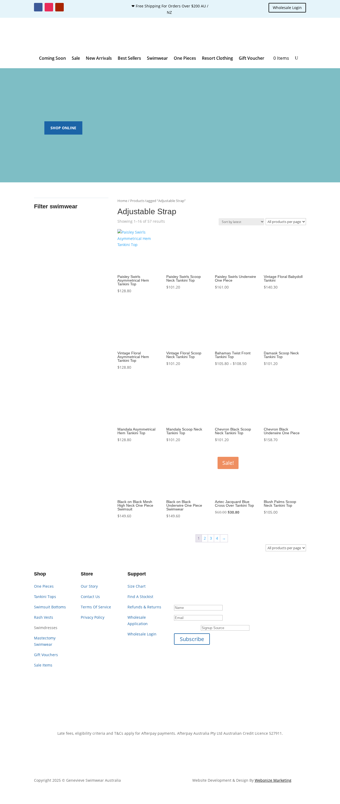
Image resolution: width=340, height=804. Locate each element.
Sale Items (43, 665)
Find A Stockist (140, 596)
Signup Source (187, 627)
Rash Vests (43, 617)
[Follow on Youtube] (59, 7)
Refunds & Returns (144, 606)
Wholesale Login (287, 7)
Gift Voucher (251, 58)
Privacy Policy (92, 617)
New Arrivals (99, 58)
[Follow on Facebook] (38, 7)
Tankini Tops (45, 596)
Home (122, 200)
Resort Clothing (217, 58)
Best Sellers (129, 58)
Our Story (89, 586)
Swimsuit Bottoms (50, 606)
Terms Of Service (96, 606)
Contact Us (90, 596)
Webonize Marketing (273, 780)
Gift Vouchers (46, 654)
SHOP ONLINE (63, 127)
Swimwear (157, 58)
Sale (76, 58)
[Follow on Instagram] (49, 7)
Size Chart (137, 586)
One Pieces (185, 58)
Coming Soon (52, 58)
